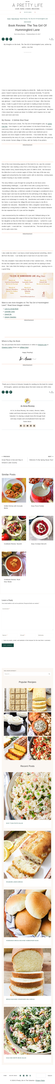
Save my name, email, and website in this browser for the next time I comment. (27, 640)
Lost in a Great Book (11, 309)
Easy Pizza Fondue (37, 506)
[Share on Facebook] (7, 39)
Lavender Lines (10, 311)
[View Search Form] (35, 12)
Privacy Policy (40, 1080)
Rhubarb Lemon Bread (14, 882)
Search (50, 1075)
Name (4, 635)
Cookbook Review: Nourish (13, 544)
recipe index (28, 12)
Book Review (27, 21)
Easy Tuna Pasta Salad (14, 823)
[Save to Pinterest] (3, 39)
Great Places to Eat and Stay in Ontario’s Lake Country (12, 459)
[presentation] (14, 490)
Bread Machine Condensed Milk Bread (20, 999)
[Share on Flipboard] (10, 39)
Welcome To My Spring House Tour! (41, 458)
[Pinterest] (20, 1075)
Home (5, 1075)
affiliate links (24, 347)
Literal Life (8, 314)
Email (22, 635)
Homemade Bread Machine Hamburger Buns (22, 940)
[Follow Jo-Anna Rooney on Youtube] (27, 425)
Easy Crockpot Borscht (38, 544)
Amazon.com (42, 344)
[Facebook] (26, 1075)
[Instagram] (23, 1075)
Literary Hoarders (10, 317)
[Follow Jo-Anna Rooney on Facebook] (20, 425)
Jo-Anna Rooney (20, 34)
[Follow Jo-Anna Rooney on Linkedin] (30, 425)
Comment (6, 609)
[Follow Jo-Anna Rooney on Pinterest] (34, 425)
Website (41, 635)
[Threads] (30, 1075)
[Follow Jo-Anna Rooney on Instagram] (24, 425)
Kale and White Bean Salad (16, 1058)
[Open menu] (20, 12)
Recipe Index (13, 1075)
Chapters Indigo (7, 347)
